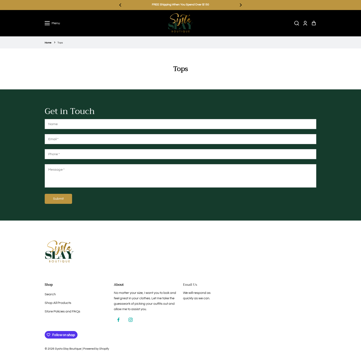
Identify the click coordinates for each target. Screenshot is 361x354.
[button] (296, 23)
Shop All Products (58, 303)
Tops (60, 42)
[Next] (240, 5)
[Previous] (120, 5)
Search (50, 294)
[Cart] (313, 23)
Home (48, 42)
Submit (58, 198)
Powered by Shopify (96, 348)
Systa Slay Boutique (68, 348)
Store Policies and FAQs (62, 311)
